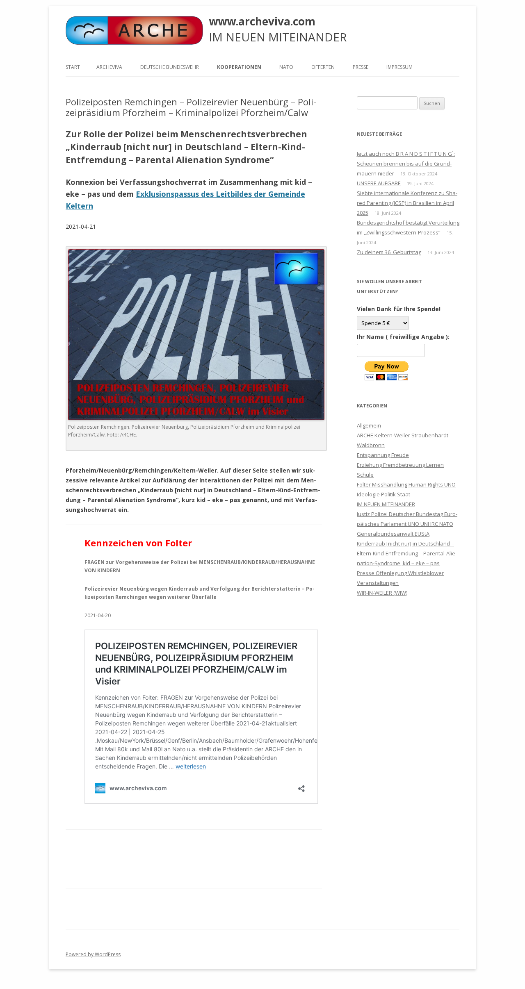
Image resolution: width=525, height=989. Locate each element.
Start (73, 67)
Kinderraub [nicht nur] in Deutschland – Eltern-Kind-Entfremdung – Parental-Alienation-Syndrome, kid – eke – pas (407, 553)
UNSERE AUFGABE (379, 183)
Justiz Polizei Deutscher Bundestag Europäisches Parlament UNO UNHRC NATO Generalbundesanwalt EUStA (407, 523)
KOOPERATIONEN (239, 67)
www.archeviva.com (262, 21)
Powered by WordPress (93, 954)
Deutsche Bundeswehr (169, 67)
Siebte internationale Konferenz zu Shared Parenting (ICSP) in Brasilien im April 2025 (407, 202)
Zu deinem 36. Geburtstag (389, 252)
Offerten (323, 67)
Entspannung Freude (383, 455)
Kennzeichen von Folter (138, 543)
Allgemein (369, 425)
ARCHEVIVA (109, 67)
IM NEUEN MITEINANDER (386, 504)
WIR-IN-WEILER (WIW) (382, 592)
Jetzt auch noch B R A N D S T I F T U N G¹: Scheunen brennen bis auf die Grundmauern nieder (406, 163)
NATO (286, 67)
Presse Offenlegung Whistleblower (400, 573)
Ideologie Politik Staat (383, 494)
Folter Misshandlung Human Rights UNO (406, 484)
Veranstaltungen (378, 583)
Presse (360, 67)
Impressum (399, 67)
